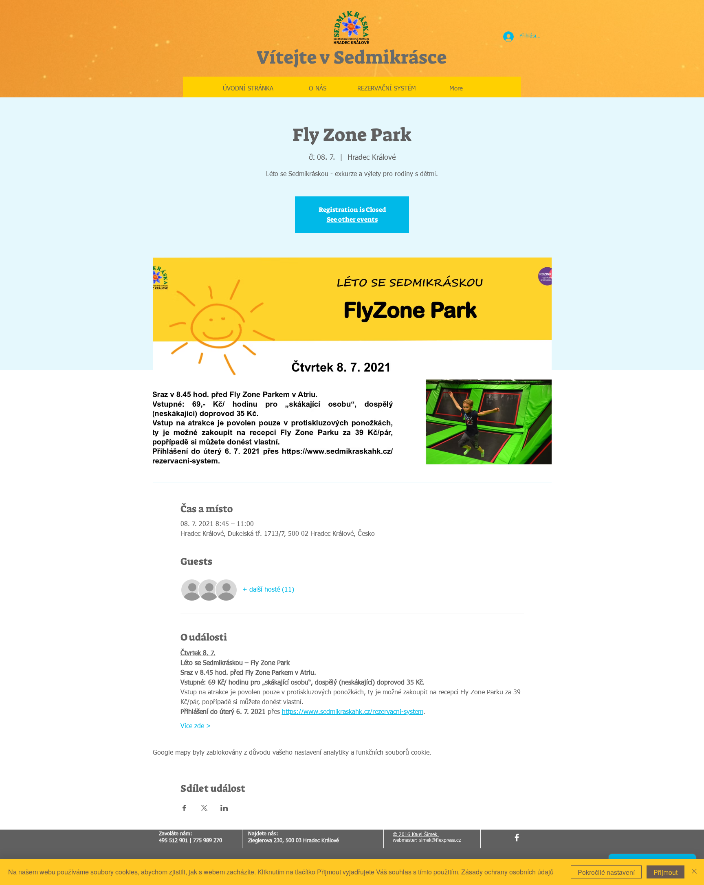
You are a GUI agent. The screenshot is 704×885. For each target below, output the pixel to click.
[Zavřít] (694, 871)
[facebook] (517, 837)
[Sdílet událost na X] (204, 808)
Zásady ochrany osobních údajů (507, 871)
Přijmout (665, 872)
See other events (352, 219)
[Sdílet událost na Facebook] (184, 808)
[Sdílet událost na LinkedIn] (224, 808)
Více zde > (195, 726)
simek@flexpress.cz (440, 840)
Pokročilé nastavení (606, 872)
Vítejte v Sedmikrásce (351, 57)
